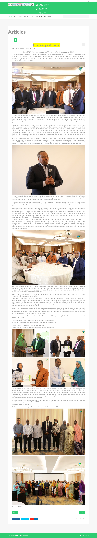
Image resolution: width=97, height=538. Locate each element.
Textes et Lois (38, 16)
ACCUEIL (10, 16)
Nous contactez (48, 16)
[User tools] (83, 44)
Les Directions (18, 16)
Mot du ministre (28, 16)
